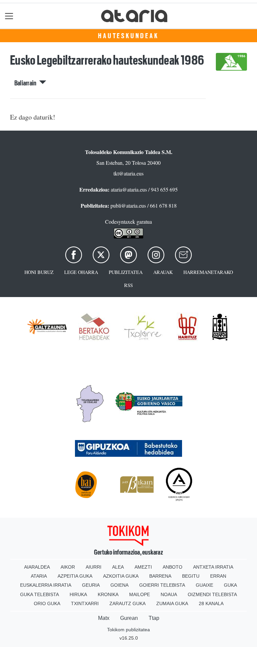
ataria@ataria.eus (129, 189)
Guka (230, 585)
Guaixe (204, 585)
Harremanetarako (208, 272)
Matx (103, 618)
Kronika (108, 594)
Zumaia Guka (172, 603)
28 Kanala (211, 603)
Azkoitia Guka (121, 576)
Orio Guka (47, 603)
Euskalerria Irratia (45, 585)
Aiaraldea (37, 567)
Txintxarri (85, 603)
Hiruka (78, 594)
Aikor (68, 567)
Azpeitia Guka (75, 576)
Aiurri (93, 567)
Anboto (172, 567)
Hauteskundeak (128, 36)
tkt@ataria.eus (128, 173)
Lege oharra (81, 272)
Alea (118, 567)
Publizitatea (126, 272)
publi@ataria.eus (128, 205)
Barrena (160, 576)
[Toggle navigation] (9, 16)
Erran (218, 576)
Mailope (139, 594)
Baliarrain (26, 83)
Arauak (163, 272)
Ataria (39, 576)
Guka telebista (39, 594)
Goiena (119, 585)
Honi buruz (39, 272)
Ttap (154, 618)
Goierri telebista (162, 585)
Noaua (169, 594)
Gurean (129, 618)
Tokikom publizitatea (128, 629)
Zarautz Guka (127, 603)
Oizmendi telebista (212, 594)
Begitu (190, 576)
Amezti (143, 567)
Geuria (91, 585)
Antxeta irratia (213, 567)
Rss (128, 285)
